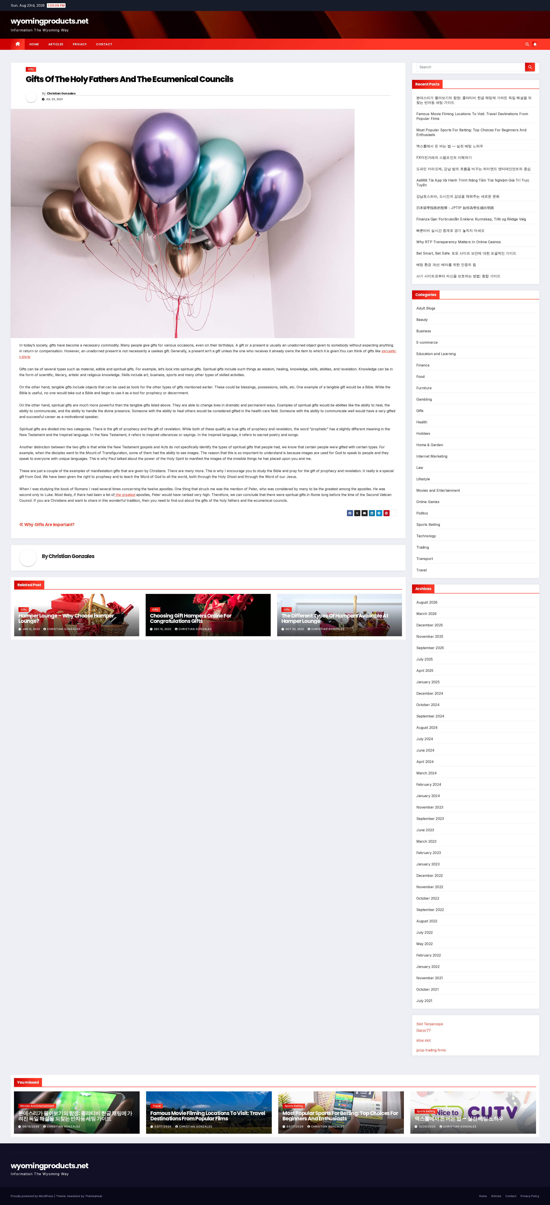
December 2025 (429, 625)
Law (419, 467)
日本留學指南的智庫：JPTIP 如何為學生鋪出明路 (455, 208)
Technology (426, 536)
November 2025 (429, 636)
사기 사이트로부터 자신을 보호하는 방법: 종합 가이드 (458, 276)
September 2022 (430, 910)
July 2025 (424, 659)
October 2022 (427, 898)
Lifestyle (423, 479)
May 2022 (424, 944)
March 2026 (426, 614)
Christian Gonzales (61, 93)
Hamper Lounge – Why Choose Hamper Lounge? (66, 618)
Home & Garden (429, 445)
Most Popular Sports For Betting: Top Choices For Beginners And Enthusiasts (340, 1116)
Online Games (427, 502)
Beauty (422, 319)
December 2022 (429, 875)
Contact (104, 44)
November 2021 (429, 978)
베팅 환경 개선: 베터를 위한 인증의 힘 (446, 264)
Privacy (80, 44)
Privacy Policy (530, 1196)
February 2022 (428, 955)
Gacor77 (423, 1030)
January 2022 (428, 966)
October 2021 (427, 989)
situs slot (423, 1040)
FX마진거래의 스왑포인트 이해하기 (444, 157)
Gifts (31, 69)
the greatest (125, 495)
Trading (422, 547)
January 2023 (428, 864)
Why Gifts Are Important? (49, 524)
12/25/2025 (428, 1126)
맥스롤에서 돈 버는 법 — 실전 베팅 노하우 (449, 146)
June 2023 (425, 830)
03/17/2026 (163, 1126)
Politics (422, 513)
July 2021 (424, 1001)
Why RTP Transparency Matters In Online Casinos (458, 242)
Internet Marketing (432, 456)
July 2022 (424, 932)
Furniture (424, 388)
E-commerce (427, 342)
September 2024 (430, 716)
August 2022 (426, 921)
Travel (421, 570)
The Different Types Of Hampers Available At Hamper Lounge (334, 618)
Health (421, 422)
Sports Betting (428, 524)
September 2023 (430, 818)
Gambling (424, 399)
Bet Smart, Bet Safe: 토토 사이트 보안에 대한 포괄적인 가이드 (466, 253)
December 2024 (429, 693)
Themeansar (93, 1196)
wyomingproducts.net (49, 21)
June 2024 (425, 750)
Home (34, 44)
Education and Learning (436, 354)
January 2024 (428, 796)
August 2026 (427, 602)
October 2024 (428, 705)
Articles (55, 44)
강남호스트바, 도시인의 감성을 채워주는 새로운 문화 (458, 196)
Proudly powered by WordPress (32, 1196)
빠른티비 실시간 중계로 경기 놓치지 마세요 (450, 230)
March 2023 (426, 841)
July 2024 (424, 739)
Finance (422, 365)
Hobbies (423, 433)
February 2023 (428, 853)
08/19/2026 (31, 1126)
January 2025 (428, 682)
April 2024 (425, 762)
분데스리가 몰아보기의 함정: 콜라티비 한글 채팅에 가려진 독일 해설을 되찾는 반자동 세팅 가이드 (75, 1116)
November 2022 (429, 887)
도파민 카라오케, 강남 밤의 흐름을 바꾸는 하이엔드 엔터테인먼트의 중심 (473, 169)
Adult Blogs (425, 308)
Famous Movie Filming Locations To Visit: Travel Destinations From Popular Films (207, 1116)
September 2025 (430, 648)
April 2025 (425, 670)
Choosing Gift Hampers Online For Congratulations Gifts (190, 618)
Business (423, 331)
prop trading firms (431, 1050)
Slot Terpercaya (429, 1024)
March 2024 (426, 773)
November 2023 (429, 807)
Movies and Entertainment (438, 490)
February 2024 (429, 784)
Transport (424, 559)
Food (420, 376)
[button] (527, 44)
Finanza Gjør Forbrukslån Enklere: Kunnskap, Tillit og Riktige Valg (471, 219)
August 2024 (427, 727)
